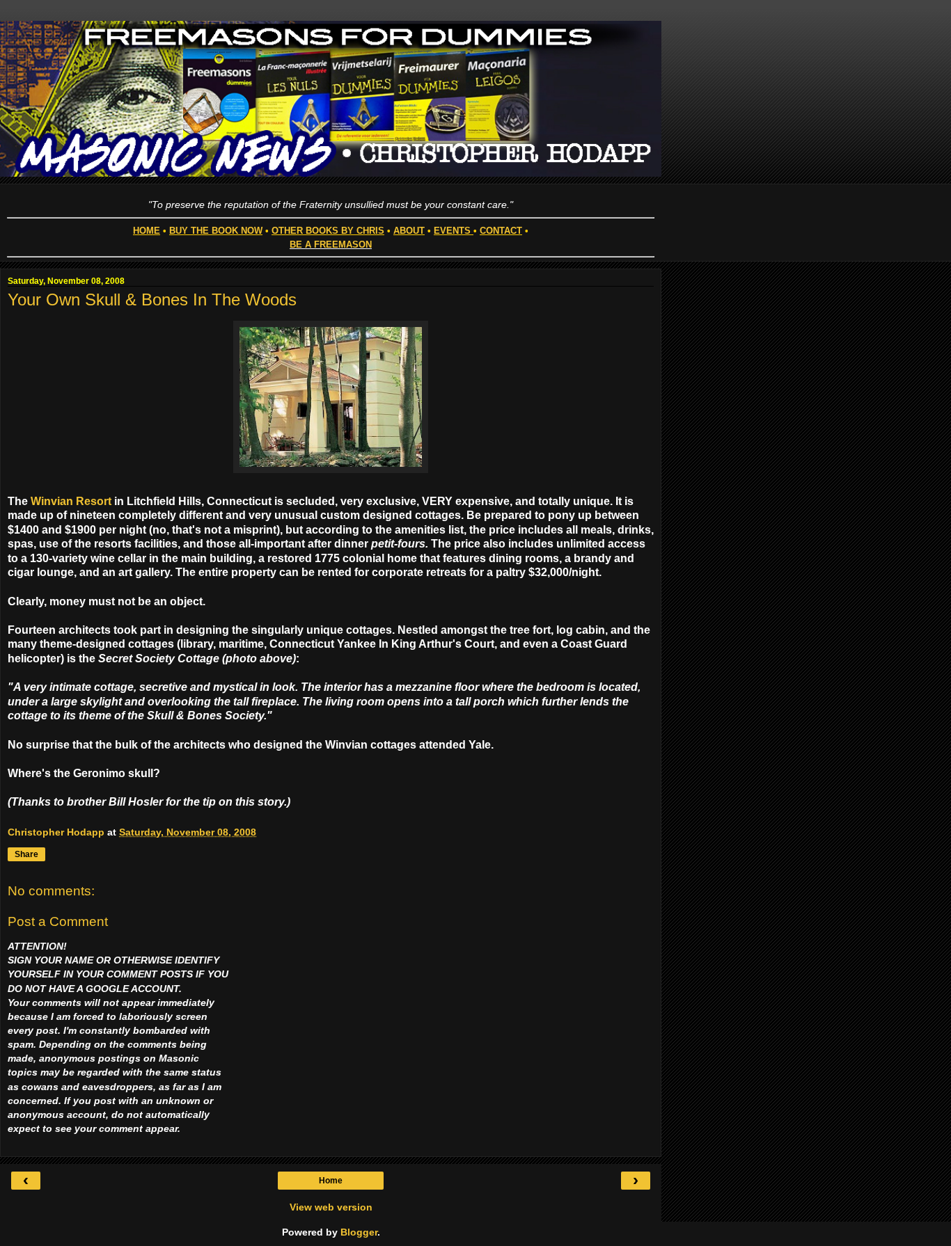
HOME (146, 230)
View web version (331, 1207)
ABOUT (409, 230)
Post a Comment (58, 921)
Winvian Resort (71, 501)
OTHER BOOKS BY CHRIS (328, 230)
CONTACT (501, 230)
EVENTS (452, 230)
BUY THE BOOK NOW (215, 230)
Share (26, 854)
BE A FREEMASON (331, 244)
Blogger (358, 1232)
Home (331, 1180)
